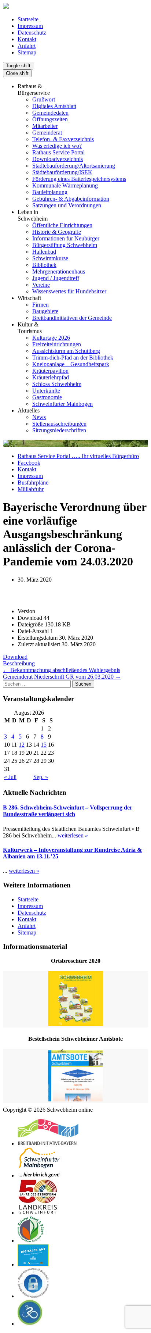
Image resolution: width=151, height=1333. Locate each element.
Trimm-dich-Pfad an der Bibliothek (72, 357)
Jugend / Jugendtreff (55, 278)
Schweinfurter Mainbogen (62, 404)
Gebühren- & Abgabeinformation (70, 199)
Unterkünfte (46, 390)
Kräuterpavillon (50, 371)
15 (44, 744)
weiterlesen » (73, 835)
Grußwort (43, 99)
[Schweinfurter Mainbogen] (39, 1175)
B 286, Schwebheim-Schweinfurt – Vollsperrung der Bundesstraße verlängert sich (67, 810)
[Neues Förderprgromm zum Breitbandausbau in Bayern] (48, 1143)
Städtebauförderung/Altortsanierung (73, 165)
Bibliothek (44, 265)
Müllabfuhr (31, 489)
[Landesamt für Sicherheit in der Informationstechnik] (33, 1296)
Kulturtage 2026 (51, 338)
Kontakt (27, 39)
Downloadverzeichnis (57, 159)
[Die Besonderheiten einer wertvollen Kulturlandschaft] (31, 1240)
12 (22, 744)
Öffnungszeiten (50, 119)
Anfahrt (27, 46)
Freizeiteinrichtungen (56, 344)
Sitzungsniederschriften (59, 430)
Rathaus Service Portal (58, 152)
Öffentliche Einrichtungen (62, 225)
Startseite (28, 19)
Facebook (29, 463)
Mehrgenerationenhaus (58, 271)
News (39, 417)
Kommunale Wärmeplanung (65, 185)
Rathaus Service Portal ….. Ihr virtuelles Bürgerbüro (78, 456)
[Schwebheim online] (6, 7)
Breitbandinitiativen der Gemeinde (72, 318)
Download (15, 657)
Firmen (40, 304)
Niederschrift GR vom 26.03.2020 (77, 676)
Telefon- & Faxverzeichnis (63, 139)
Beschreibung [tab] (19, 663)
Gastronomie (47, 397)
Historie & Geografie (56, 232)
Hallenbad (44, 252)
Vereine (41, 285)
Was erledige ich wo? (57, 146)
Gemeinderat (47, 132)
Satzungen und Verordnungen (66, 205)
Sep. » (40, 777)
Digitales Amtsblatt (54, 106)
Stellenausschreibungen (59, 424)
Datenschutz (32, 32)
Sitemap (27, 52)
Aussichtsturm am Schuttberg (66, 351)
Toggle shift (18, 65)
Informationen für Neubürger (65, 238)
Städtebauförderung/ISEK (62, 172)
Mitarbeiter (45, 126)
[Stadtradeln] (30, 1324)
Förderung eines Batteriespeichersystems (79, 179)
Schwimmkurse (50, 258)
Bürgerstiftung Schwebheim (64, 245)
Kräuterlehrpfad (50, 377)
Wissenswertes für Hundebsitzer (69, 291)
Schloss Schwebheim (56, 384)
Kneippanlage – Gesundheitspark (70, 364)
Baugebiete (45, 311)
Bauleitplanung (49, 192)
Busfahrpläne (33, 482)
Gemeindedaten (50, 113)
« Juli (10, 777)
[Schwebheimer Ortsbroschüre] (75, 999)
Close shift (17, 73)
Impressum (30, 26)
